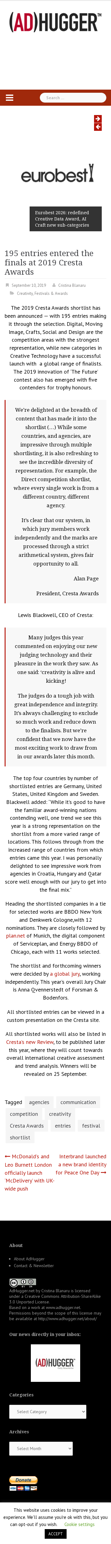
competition (24, 1113)
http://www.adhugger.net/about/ (67, 1318)
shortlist (20, 1137)
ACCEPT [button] (55, 1534)
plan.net (15, 935)
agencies (39, 1102)
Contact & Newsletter (34, 1265)
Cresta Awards (27, 1125)
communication (78, 1102)
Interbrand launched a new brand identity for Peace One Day (81, 1164)
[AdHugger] (55, 21)
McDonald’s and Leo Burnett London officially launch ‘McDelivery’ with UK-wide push (30, 1172)
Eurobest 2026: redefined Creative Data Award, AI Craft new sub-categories (62, 219)
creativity (60, 1113)
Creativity (25, 293)
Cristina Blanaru (72, 285)
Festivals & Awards (51, 293)
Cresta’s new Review (29, 1041)
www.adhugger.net (63, 1307)
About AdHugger (29, 1259)
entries (63, 1125)
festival (91, 1125)
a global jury (65, 973)
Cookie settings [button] (79, 1524)
